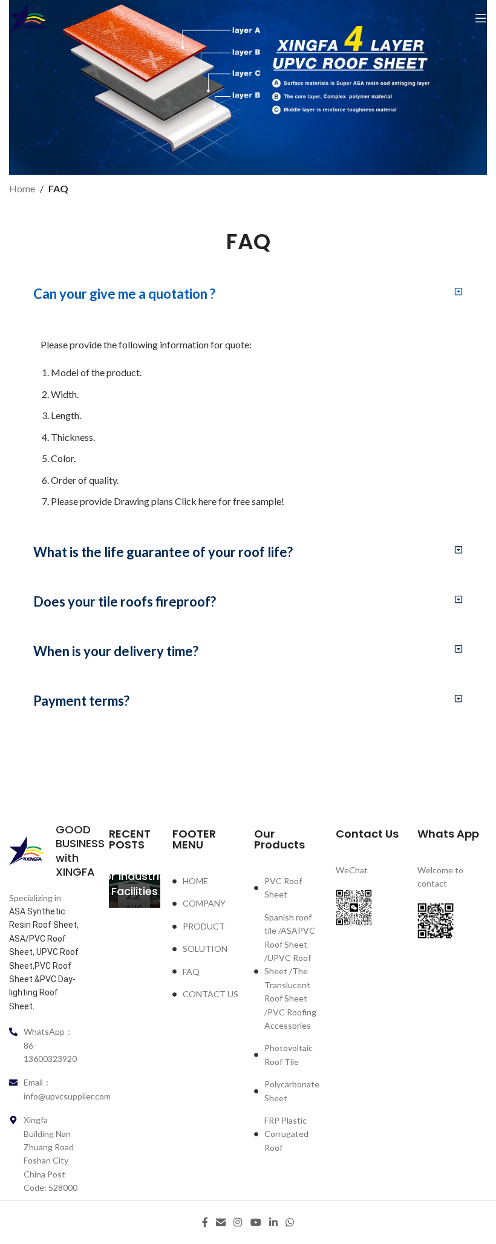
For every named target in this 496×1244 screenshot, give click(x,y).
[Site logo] (27, 17)
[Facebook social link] (205, 1222)
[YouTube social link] (255, 1222)
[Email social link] (220, 1222)
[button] (248, 294)
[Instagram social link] (238, 1222)
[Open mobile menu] (481, 18)
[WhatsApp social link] (290, 1222)
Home (22, 188)
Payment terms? (81, 700)
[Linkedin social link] (273, 1222)
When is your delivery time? (115, 651)
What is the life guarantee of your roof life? (163, 552)
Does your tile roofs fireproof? (124, 601)
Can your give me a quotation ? (124, 293)
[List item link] (207, 881)
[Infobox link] (44, 850)
